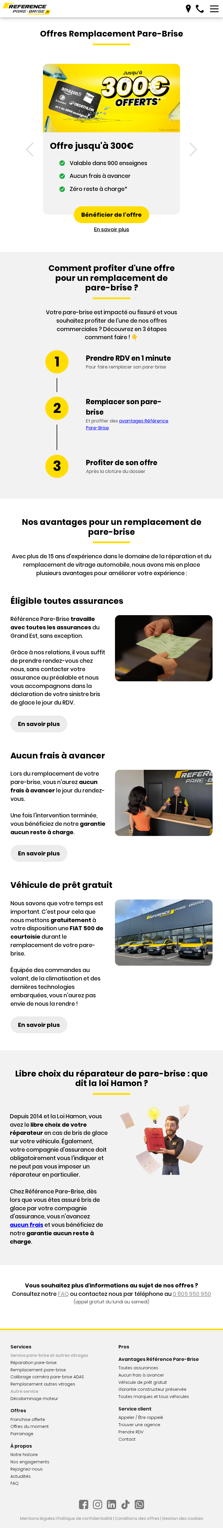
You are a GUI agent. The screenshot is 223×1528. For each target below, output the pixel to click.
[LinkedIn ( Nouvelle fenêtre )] (111, 1504)
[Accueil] (27, 9)
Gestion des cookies (182, 1518)
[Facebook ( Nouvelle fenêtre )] (83, 1504)
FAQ (63, 1294)
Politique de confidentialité (84, 1518)
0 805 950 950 (192, 1294)
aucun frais (26, 1225)
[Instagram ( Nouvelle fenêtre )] (97, 1504)
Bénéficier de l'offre (111, 215)
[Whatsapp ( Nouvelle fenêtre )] (139, 1504)
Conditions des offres (137, 1518)
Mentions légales (37, 1518)
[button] (30, 149)
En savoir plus (111, 229)
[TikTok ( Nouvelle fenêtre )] (125, 1504)
